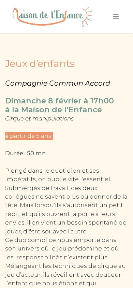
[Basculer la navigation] (115, 16)
